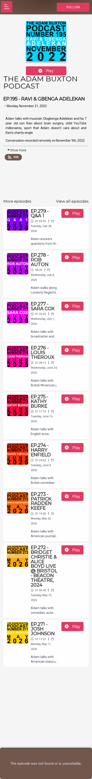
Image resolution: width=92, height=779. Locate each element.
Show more (18, 150)
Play (50, 70)
